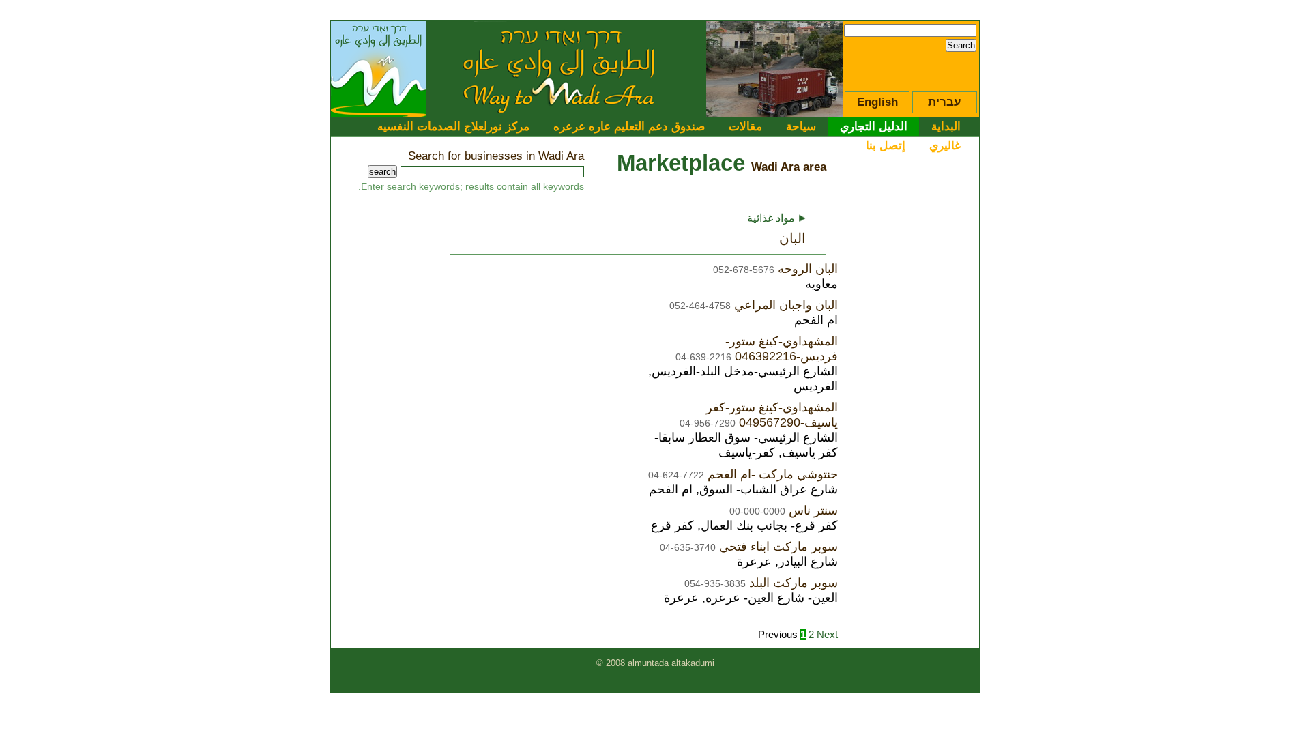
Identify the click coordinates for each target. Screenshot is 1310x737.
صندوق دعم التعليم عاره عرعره (629, 126)
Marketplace (681, 162)
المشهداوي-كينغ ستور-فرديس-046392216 (781, 348)
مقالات (745, 126)
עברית (944, 102)
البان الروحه (808, 268)
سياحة (801, 126)
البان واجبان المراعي (786, 305)
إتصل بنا (885, 145)
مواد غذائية (776, 218)
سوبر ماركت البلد (793, 582)
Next (827, 634)
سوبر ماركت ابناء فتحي (778, 546)
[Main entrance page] (378, 112)
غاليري (945, 145)
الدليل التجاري (873, 126)
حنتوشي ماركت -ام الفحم (773, 474)
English (877, 102)
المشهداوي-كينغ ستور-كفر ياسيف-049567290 (772, 414)
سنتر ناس (813, 510)
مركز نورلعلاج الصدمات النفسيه (453, 126)
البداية (946, 126)
